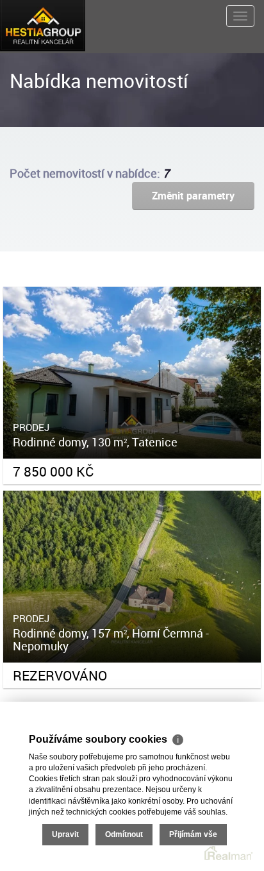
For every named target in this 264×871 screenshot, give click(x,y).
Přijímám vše (193, 834)
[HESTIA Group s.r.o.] (42, 24)
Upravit (65, 834)
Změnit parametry (193, 196)
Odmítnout (124, 834)
